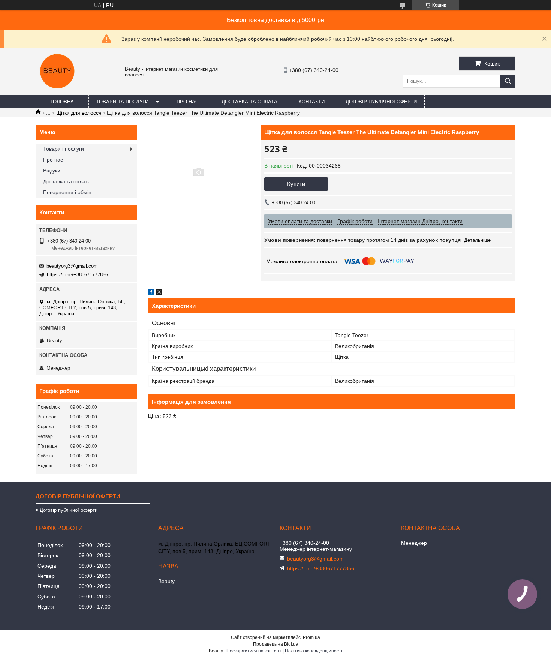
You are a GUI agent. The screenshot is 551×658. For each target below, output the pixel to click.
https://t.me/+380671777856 (77, 274)
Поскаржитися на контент (253, 651)
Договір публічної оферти (381, 102)
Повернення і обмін (67, 192)
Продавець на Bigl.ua (275, 644)
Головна (62, 102)
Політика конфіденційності (313, 651)
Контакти (312, 102)
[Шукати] (507, 81)
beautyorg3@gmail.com (72, 266)
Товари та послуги (122, 102)
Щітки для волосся (79, 113)
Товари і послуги (63, 149)
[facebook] (151, 293)
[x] (159, 293)
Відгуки (51, 171)
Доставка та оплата (249, 102)
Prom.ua (311, 637)
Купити (296, 184)
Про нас (188, 102)
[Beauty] (58, 92)
